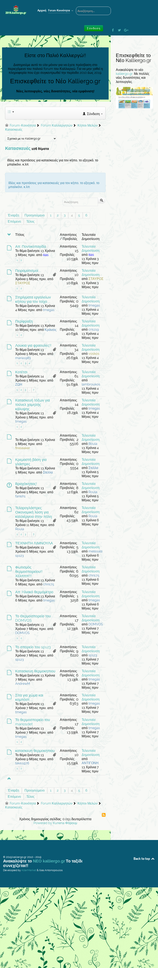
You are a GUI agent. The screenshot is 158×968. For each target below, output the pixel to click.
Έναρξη (13, 215)
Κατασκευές (17, 148)
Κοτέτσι (21, 372)
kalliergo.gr (124, 74)
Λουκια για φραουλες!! (33, 345)
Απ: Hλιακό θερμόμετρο (34, 592)
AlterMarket (28, 870)
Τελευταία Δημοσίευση (91, 248)
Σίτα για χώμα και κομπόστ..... (29, 697)
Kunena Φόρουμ (65, 823)
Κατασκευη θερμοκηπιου (35, 671)
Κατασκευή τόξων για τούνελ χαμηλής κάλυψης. (32, 404)
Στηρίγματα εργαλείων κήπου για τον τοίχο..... (33, 299)
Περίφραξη (24, 321)
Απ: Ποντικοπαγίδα (30, 246)
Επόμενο (14, 221)
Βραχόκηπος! (26, 484)
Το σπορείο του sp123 (33, 647)
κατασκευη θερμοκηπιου (35, 751)
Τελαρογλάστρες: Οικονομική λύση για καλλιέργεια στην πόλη (33, 512)
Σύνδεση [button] (93, 28)
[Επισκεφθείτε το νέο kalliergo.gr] (134, 98)
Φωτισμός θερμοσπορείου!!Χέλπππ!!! (29, 571)
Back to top (142, 858)
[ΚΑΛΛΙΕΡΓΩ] (16, 10)
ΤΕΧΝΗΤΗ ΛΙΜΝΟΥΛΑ (34, 543)
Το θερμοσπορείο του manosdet (32, 722)
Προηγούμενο (34, 215)
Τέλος (30, 221)
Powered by (43, 823)
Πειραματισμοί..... (28, 271)
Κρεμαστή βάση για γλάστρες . (30, 462)
